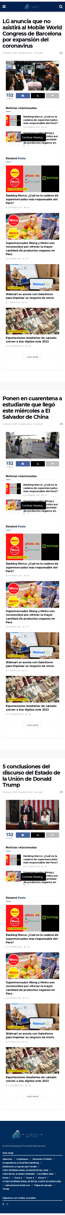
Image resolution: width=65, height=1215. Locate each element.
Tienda (5, 1189)
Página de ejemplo (43, 1185)
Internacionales (17, 189)
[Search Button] (60, 7)
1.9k (45, 127)
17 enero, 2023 (13, 302)
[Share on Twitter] (38, 95)
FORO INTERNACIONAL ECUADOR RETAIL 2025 (25, 1170)
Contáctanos (22, 1159)
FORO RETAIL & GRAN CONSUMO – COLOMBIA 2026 (27, 1174)
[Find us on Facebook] (3, 1204)
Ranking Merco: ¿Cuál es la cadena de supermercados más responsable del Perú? (40, 120)
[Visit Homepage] (32, 6)
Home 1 (6, 1178)
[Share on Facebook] (23, 95)
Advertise (7, 1159)
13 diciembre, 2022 (15, 346)
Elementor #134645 (42, 1159)
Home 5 (42, 1178)
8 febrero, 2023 (14, 259)
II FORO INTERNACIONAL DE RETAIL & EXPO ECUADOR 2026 (31, 1181)
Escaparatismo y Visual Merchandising (20, 1163)
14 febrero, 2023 (32, 127)
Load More (32, 357)
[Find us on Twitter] (7, 1204)
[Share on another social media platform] (52, 95)
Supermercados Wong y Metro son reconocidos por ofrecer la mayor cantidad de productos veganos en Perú (40, 139)
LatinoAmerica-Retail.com (17, 1185)
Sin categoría (16, 288)
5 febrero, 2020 (9, 53)
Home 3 (30, 1178)
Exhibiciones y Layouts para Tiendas (19, 1167)
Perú (11, 237)
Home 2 (18, 1178)
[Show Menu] (4, 7)
